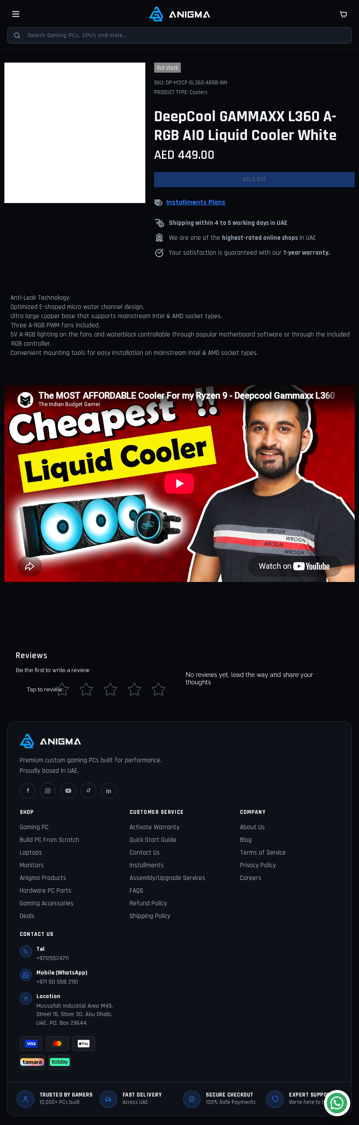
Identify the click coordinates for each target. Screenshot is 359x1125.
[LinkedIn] (109, 791)
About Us (252, 827)
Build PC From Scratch (49, 840)
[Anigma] (179, 14)
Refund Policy (148, 903)
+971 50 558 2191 (57, 982)
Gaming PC (34, 827)
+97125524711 (52, 958)
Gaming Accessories (47, 903)
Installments (147, 865)
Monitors (32, 865)
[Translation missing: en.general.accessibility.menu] (16, 14)
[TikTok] (88, 791)
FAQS (136, 891)
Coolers (199, 92)
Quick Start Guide (153, 840)
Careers (250, 878)
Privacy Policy (258, 865)
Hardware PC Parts (45, 891)
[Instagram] (48, 791)
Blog (246, 840)
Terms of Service (263, 852)
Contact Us (145, 852)
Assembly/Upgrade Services (167, 878)
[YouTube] (68, 791)
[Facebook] (27, 791)
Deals (27, 916)
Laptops (31, 852)
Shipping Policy (150, 916)
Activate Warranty (155, 827)
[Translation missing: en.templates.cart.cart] (343, 14)
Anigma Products (43, 878)
